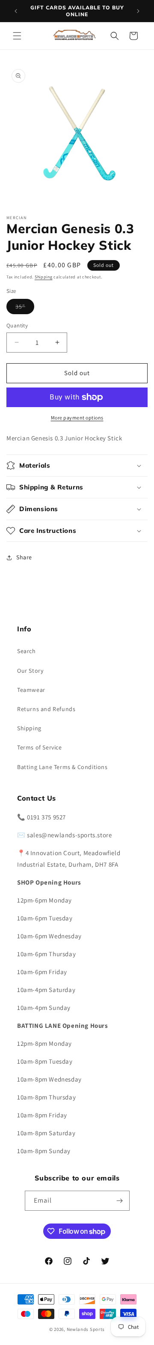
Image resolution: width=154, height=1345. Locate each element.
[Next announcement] (138, 11)
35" (24, 308)
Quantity (17, 325)
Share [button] (24, 557)
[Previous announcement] (15, 11)
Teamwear (31, 690)
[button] (17, 35)
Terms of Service (39, 747)
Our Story (30, 670)
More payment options (77, 417)
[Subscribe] (119, 1201)
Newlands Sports (86, 1329)
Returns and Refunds (46, 709)
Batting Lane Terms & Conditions (62, 767)
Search (26, 651)
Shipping (44, 277)
